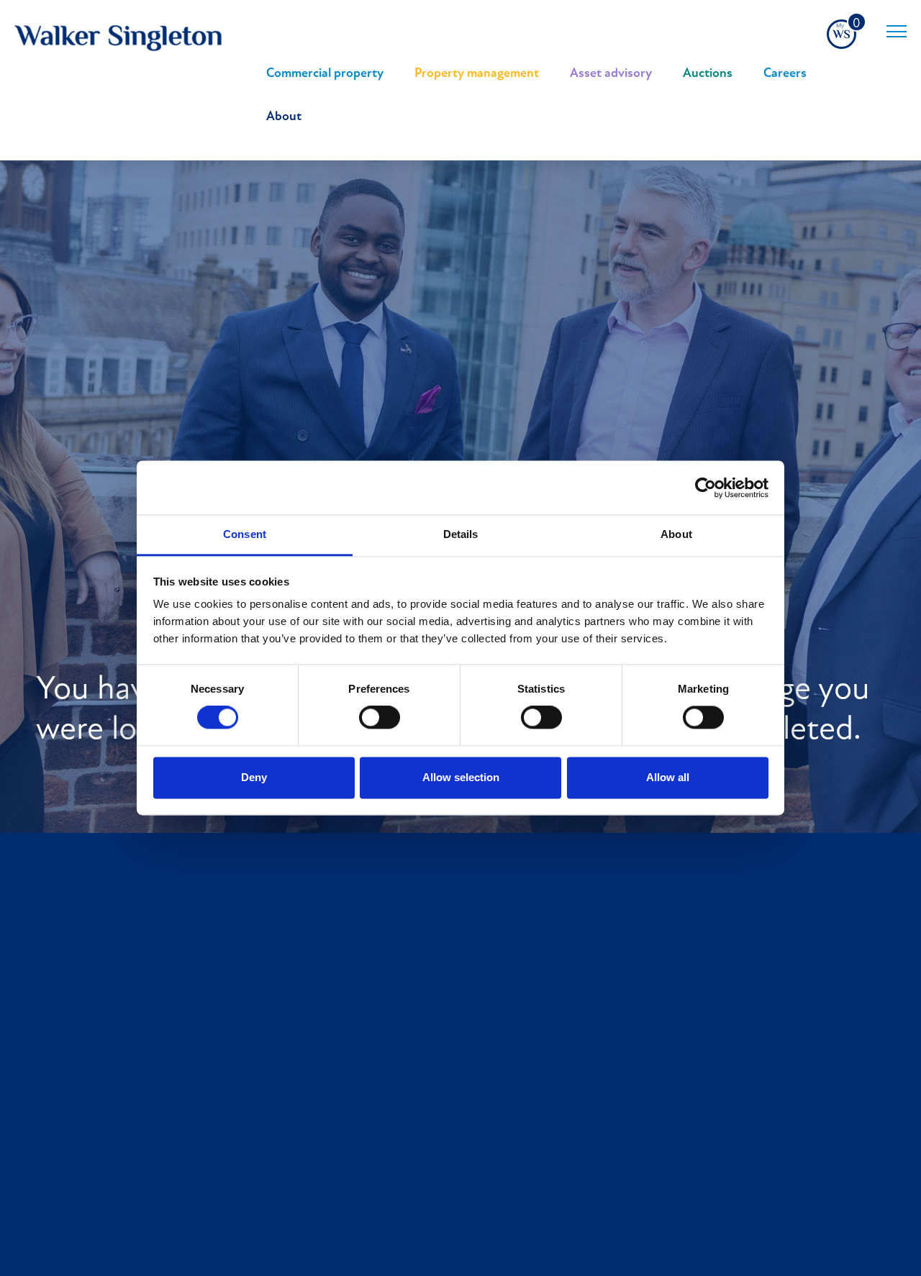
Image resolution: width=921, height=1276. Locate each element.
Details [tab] (460, 534)
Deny (254, 777)
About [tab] (676, 534)
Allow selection (460, 777)
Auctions (707, 74)
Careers (785, 74)
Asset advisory (611, 74)
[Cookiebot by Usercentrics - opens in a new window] (705, 487)
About (283, 117)
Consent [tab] (244, 534)
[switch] (379, 717)
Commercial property (325, 74)
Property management (476, 74)
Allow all (667, 777)
